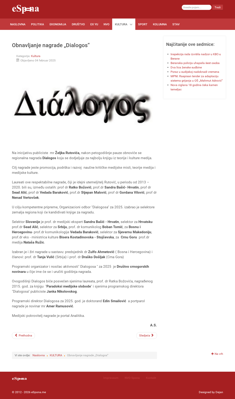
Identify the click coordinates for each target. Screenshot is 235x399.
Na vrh (218, 354)
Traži (218, 7)
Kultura (35, 56)
